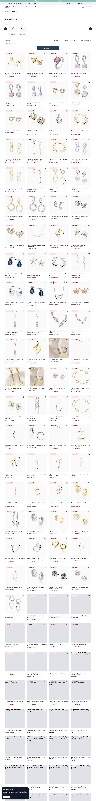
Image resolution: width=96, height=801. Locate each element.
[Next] (90, 28)
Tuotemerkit (33, 7)
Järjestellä (7, 40)
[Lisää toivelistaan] (23, 53)
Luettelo (25, 7)
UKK (73, 3)
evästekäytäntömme (22, 792)
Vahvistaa (6, 796)
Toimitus (68, 3)
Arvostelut (41, 7)
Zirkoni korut (14, 11)
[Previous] (5, 28)
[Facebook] (88, 3)
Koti (20, 7)
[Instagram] (90, 3)
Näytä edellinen (48, 48)
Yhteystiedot (79, 3)
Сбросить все (16, 43)
